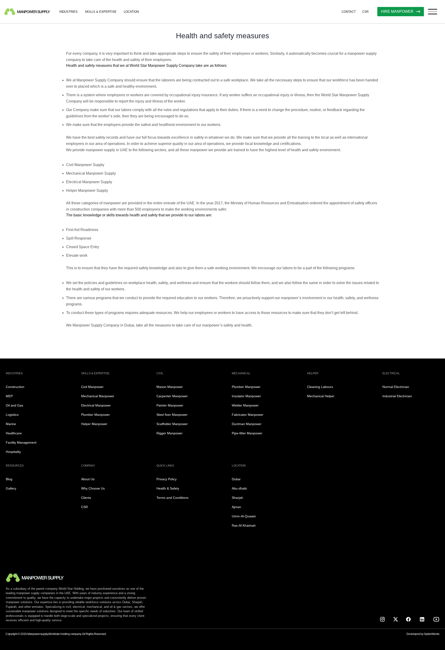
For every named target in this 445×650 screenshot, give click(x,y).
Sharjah (237, 498)
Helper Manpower (94, 424)
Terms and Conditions (172, 498)
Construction (15, 387)
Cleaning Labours (320, 387)
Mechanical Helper (320, 396)
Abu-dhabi (239, 488)
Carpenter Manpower (172, 396)
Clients (86, 498)
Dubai (236, 479)
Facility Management (21, 442)
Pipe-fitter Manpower (247, 433)
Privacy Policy (166, 479)
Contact (349, 11)
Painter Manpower (169, 405)
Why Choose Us (93, 488)
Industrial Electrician (397, 396)
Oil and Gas (14, 405)
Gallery (11, 488)
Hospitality (13, 452)
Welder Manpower (245, 405)
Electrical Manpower (96, 405)
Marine (11, 424)
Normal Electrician (395, 387)
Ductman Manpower (246, 424)
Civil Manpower (92, 387)
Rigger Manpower (169, 433)
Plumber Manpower (95, 414)
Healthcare (14, 433)
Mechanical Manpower (97, 396)
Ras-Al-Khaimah (244, 525)
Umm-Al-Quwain (244, 516)
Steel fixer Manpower (172, 414)
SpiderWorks (431, 634)
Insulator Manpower (246, 396)
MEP (9, 396)
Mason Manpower (169, 387)
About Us (88, 479)
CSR (365, 11)
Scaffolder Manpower (172, 424)
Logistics (12, 414)
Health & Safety (167, 488)
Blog (9, 479)
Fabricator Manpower (247, 414)
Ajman (236, 507)
